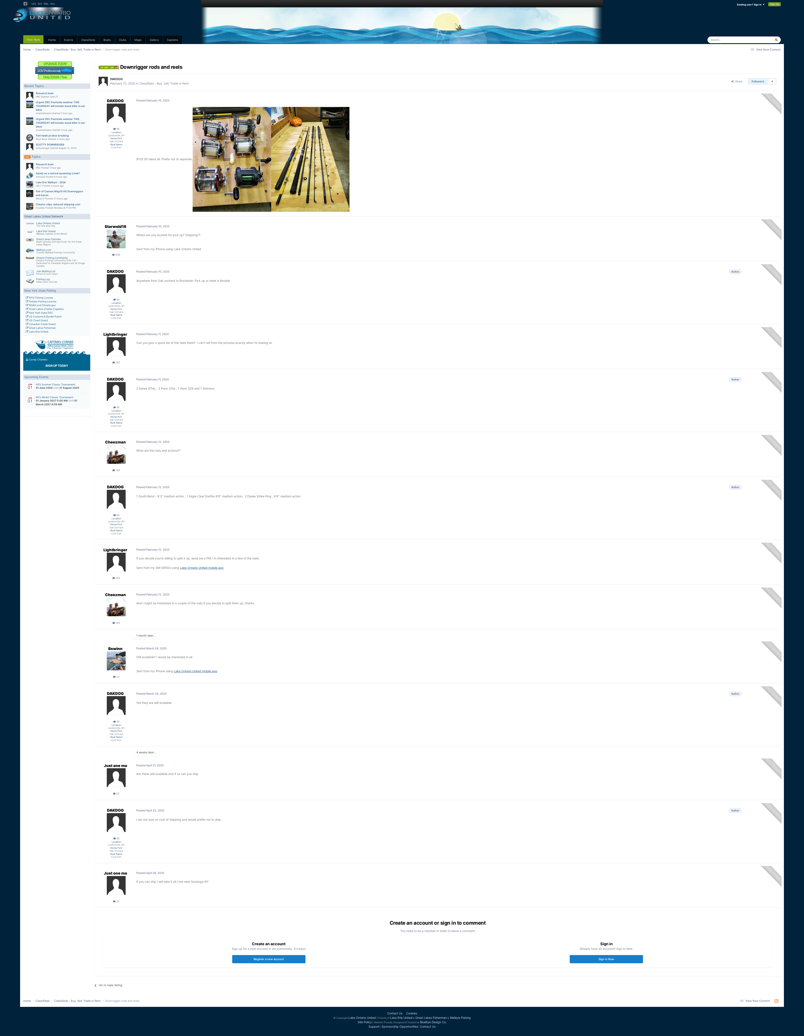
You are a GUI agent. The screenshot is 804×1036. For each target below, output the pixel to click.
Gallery (154, 40)
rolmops (40, 176)
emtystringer (43, 148)
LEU (34, 3)
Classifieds (88, 40)
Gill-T (39, 185)
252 (117, 362)
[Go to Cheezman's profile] (116, 454)
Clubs (122, 40)
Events (68, 40)
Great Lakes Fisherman (42, 327)
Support (374, 1026)
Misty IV (40, 198)
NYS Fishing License (40, 297)
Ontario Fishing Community (52, 257)
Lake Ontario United (48, 223)
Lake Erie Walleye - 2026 (51, 182)
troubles (40, 207)
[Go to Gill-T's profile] (29, 184)
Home (52, 40)
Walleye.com (43, 249)
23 (117, 793)
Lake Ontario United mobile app (202, 567)
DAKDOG (116, 79)
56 (117, 128)
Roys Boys (41, 139)
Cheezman (115, 442)
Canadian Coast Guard (41, 324)
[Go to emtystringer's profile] (29, 146)
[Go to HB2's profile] (29, 95)
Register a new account (269, 959)
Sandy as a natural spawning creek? (58, 173)
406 (117, 254)
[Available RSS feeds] (776, 1001)
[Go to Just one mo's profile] (116, 777)
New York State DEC (40, 312)
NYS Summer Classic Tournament (55, 384)
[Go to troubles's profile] (29, 206)
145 (117, 470)
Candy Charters (37, 359)
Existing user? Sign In (750, 4)
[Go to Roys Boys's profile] (29, 137)
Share (738, 81)
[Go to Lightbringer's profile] (116, 346)
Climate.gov (49, 305)
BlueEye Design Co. (433, 1022)
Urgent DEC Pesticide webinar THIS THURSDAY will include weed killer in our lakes (60, 106)
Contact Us (394, 1013)
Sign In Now (606, 959)
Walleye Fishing (460, 1017)
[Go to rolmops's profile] (29, 175)
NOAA (32, 305)
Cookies (411, 1013)
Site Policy (365, 1022)
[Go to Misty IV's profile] (29, 193)
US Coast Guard (38, 320)
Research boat (45, 93)
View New (33, 39)
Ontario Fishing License (42, 301)
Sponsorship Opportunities (400, 1026)
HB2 (38, 96)
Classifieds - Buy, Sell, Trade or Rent (164, 83)
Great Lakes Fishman (48, 239)
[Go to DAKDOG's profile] (103, 81)
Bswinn (115, 648)
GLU (52, 3)
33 (118, 676)
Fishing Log (43, 279)
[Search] (776, 39)
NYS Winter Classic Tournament (54, 397)
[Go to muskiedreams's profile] (29, 104)
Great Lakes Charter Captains (46, 309)
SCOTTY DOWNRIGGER (50, 144)
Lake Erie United (45, 231)
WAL (46, 3)
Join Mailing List (45, 271)
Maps (138, 40)
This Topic (760, 39)
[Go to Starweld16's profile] (116, 238)
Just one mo (115, 765)
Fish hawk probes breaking (52, 135)
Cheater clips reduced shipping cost (58, 204)
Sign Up (774, 4)
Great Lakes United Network (43, 216)
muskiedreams (44, 113)
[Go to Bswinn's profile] (116, 660)
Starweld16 (115, 226)
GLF (40, 3)
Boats (107, 40)
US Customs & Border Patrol (45, 316)
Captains (172, 40)
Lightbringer (115, 334)
